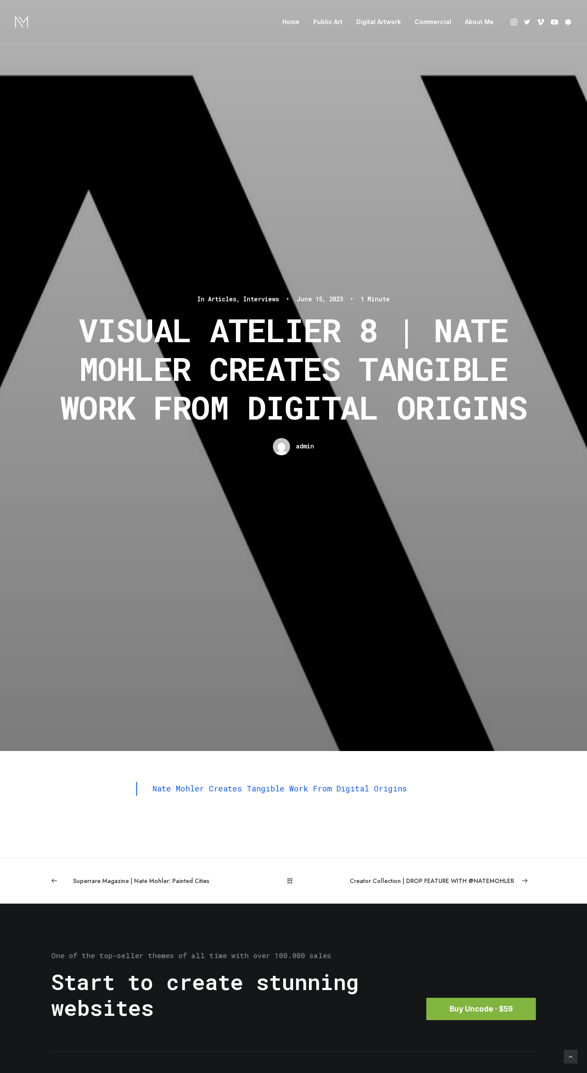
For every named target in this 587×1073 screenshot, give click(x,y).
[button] (514, 22)
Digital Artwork (378, 21)
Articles (222, 299)
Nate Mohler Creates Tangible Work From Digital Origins (280, 788)
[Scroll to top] (571, 1056)
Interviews (261, 299)
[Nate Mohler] (21, 21)
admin (305, 446)
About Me (479, 21)
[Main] (294, 880)
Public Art (327, 21)
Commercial (433, 21)
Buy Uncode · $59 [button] (481, 1009)
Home (291, 21)
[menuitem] (291, 22)
